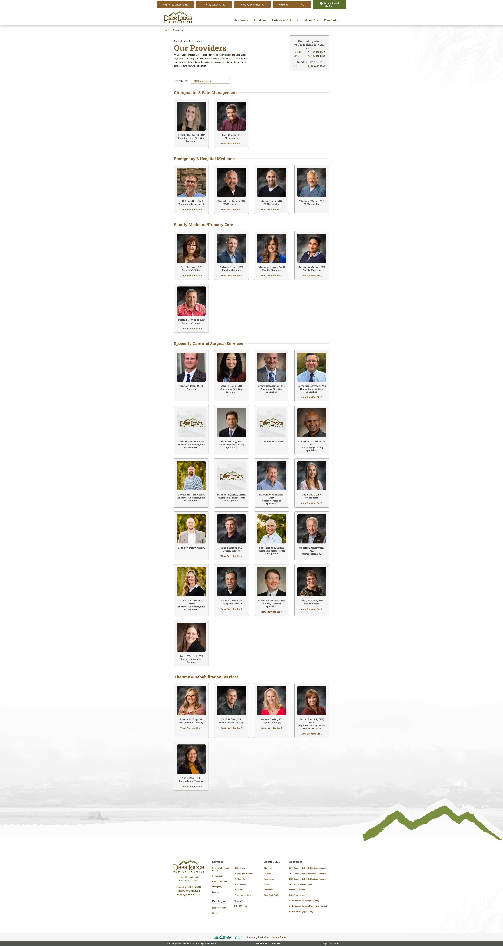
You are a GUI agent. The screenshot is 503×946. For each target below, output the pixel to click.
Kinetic (335, 943)
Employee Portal (219, 908)
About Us (310, 20)
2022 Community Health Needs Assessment (308, 874)
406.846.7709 (193, 894)
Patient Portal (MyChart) (300, 911)
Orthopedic (240, 879)
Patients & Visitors (284, 20)
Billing (252, 4)
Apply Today (279, 937)
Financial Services (297, 890)
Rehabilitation (241, 884)
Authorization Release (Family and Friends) (308, 906)
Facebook (235, 906)
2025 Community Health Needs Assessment (308, 879)
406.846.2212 (194, 887)
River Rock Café (271, 895)
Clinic (214, 4)
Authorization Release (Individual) (304, 901)
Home (166, 30)
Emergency (217, 887)
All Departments (202, 81)
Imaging (215, 892)
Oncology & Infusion (244, 874)
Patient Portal (331, 4)
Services (239, 20)
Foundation (331, 20)
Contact (283, 4)
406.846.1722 (192, 890)
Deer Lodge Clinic (220, 881)
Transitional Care (243, 895)
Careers (267, 874)
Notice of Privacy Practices (268, 943)
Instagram (246, 906)
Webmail (216, 913)
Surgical (239, 890)
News (266, 884)
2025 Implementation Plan (300, 884)
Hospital (175, 4)
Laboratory (240, 868)
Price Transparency (297, 895)
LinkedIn (240, 906)
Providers (260, 20)
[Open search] (302, 4)
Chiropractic (217, 876)
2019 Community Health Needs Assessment (308, 868)
